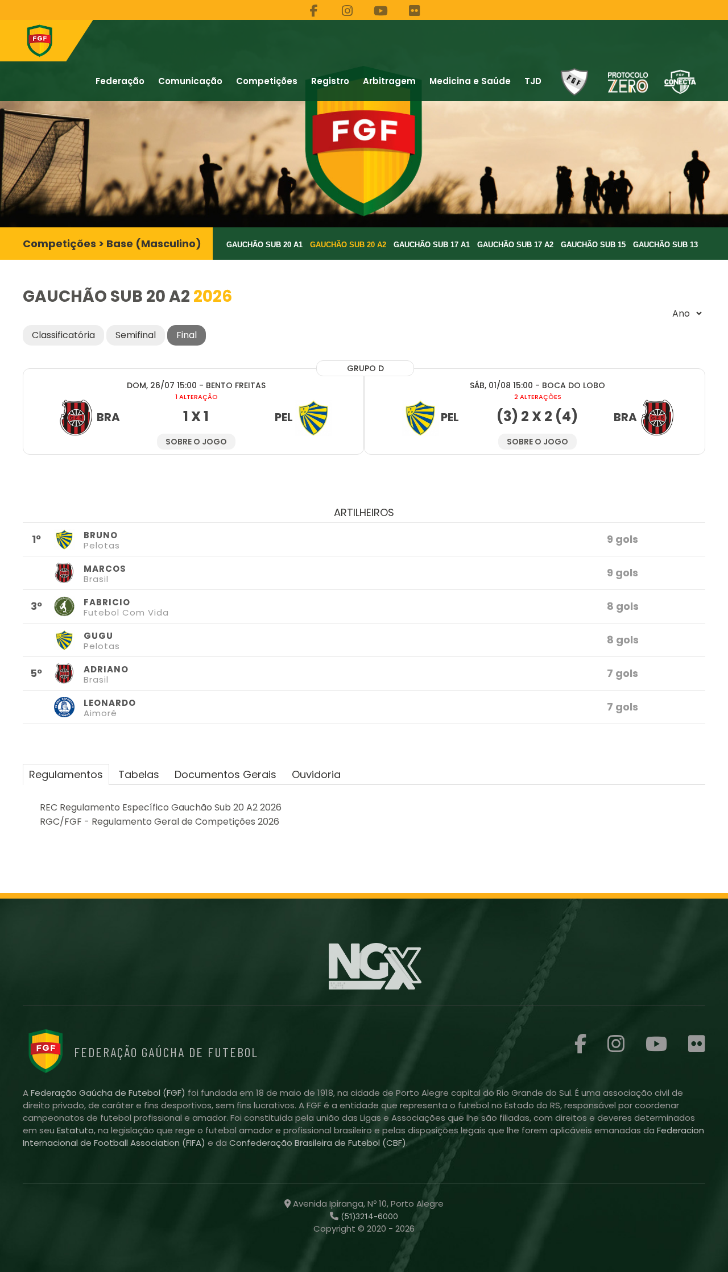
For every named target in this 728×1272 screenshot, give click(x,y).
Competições (266, 81)
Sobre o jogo (196, 441)
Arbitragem (389, 81)
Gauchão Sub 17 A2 (515, 244)
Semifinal (135, 335)
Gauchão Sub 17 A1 (432, 244)
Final (186, 335)
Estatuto (75, 1130)
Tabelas (138, 774)
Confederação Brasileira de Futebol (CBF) (317, 1143)
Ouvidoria (316, 774)
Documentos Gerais (225, 774)
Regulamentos (66, 774)
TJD (532, 81)
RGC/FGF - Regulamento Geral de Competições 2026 (159, 821)
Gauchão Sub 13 (665, 244)
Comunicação (190, 81)
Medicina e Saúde (470, 81)
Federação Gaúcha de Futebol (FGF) (109, 1093)
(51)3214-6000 (368, 1216)
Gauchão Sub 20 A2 (348, 244)
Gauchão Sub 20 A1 (264, 244)
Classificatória (63, 335)
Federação (120, 81)
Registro (330, 81)
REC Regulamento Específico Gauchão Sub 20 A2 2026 (161, 807)
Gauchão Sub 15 (593, 244)
